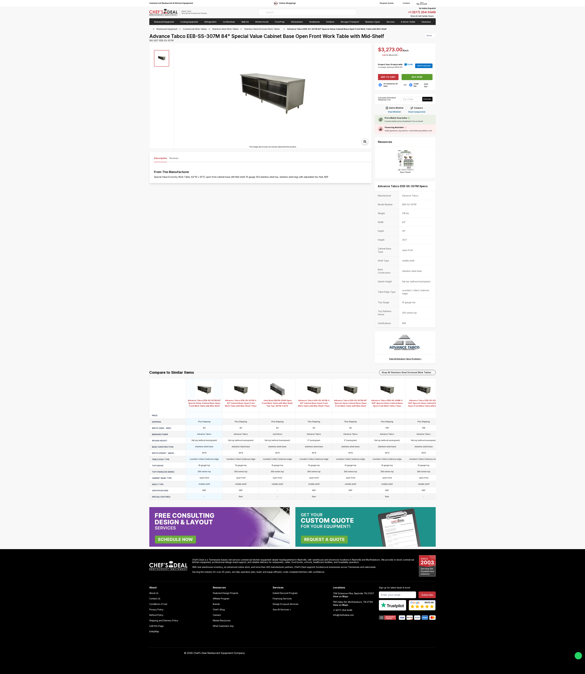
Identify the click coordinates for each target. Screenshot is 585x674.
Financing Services (282, 598)
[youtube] (347, 653)
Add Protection (424, 66)
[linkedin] (359, 653)
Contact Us (154, 598)
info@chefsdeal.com (343, 615)
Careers (217, 615)
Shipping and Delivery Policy (163, 620)
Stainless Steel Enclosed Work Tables (262, 29)
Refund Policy (156, 615)
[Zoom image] (365, 142)
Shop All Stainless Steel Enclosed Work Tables (406, 372)
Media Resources (221, 620)
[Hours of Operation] (435, 16)
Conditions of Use (158, 604)
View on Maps (340, 596)
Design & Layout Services (285, 604)
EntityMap (154, 631)
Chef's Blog (219, 609)
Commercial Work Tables (195, 29)
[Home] (150, 29)
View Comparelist (416, 112)
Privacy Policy (156, 609)
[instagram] (365, 653)
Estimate (427, 99)
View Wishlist (394, 112)
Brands (216, 604)
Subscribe (427, 594)
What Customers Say (223, 626)
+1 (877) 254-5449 (422, 12)
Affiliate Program (221, 598)
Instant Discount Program (285, 593)
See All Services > (282, 609)
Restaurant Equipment (167, 29)
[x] (353, 653)
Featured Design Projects (225, 593)
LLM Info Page (156, 626)
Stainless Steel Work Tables (225, 29)
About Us (153, 593)
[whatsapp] (578, 655)
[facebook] (341, 653)
